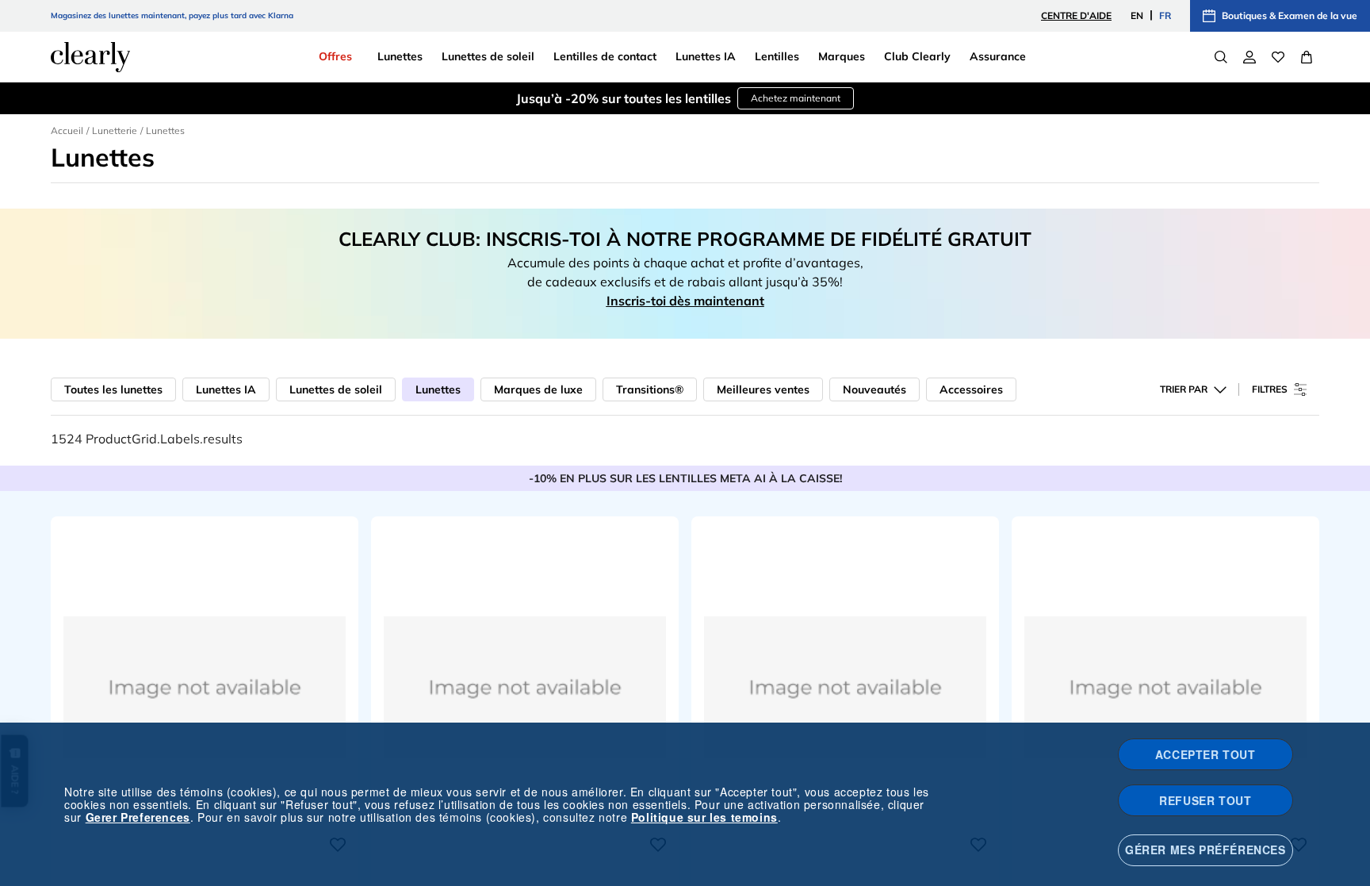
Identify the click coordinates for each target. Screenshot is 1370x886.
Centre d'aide (1076, 15)
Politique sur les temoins (704, 817)
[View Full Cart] (1306, 57)
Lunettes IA (226, 389)
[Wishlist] (1278, 57)
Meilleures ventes (763, 389)
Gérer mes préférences (1205, 849)
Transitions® (649, 389)
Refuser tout (1205, 800)
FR (1165, 15)
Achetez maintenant (795, 98)
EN (1137, 15)
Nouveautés (874, 389)
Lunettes (438, 389)
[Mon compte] (1249, 57)
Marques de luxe (538, 389)
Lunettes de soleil (335, 389)
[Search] (1221, 57)
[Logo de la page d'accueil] (90, 57)
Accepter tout (1205, 754)
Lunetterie (114, 130)
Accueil (67, 130)
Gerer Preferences (138, 817)
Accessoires (971, 389)
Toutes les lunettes (113, 389)
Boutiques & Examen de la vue (1289, 15)
